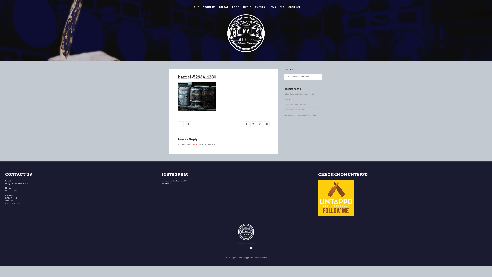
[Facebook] (241, 247)
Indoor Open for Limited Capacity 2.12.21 (299, 94)
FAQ (282, 7)
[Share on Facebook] (246, 124)
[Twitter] (253, 124)
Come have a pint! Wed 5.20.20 (296, 104)
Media (247, 7)
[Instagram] (251, 247)
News (272, 7)
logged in (193, 144)
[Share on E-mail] (267, 124)
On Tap (224, 7)
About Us (209, 7)
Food (235, 7)
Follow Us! (166, 184)
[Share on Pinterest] (260, 124)
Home (195, 7)
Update (287, 99)
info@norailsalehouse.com (16, 184)
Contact (294, 7)
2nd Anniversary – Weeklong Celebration (300, 115)
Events (260, 7)
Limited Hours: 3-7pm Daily (294, 109)
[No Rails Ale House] (246, 30)
